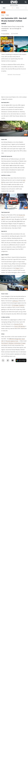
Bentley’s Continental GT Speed (17, 343)
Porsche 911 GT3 (18, 324)
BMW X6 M (11, 339)
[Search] (26, 2)
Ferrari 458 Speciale (20, 326)
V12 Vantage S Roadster (18, 305)
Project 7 (17, 268)
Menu (2, 2)
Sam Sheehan (6, 33)
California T (15, 301)
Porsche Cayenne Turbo (12, 341)
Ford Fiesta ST (4, 343)
